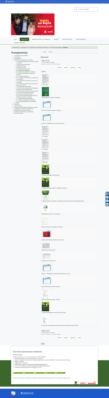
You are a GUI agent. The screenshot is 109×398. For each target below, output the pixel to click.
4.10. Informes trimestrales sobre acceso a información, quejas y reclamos (26, 96)
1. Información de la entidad (21, 55)
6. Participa (16, 104)
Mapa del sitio (66, 378)
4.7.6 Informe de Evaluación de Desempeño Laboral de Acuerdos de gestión (27, 88)
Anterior (66, 67)
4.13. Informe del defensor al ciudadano (26, 101)
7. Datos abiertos (18, 106)
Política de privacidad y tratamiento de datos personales (40, 378)
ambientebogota (61, 373)
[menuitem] (44, 51)
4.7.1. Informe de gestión (22, 76)
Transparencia (15, 47)
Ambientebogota (41, 373)
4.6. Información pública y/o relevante (25, 71)
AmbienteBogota (19, 373)
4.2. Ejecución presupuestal (23, 64)
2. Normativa (17, 57)
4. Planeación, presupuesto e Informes (38, 47)
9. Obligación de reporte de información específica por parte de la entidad (24, 109)
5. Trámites (16, 103)
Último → (80, 67)
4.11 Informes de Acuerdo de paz (24, 98)
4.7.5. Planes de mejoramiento (23, 86)
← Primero (58, 67)
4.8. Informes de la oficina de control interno (27, 91)
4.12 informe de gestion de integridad (25, 100)
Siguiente (73, 67)
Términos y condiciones (19, 378)
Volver (42, 343)
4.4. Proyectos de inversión (23, 69)
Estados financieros (21, 66)
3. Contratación (17, 58)
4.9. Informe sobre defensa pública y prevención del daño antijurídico (25, 93)
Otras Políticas (58, 378)
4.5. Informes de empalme (55, 47)
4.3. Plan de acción (21, 67)
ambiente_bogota (29, 373)
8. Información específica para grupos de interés (26, 107)
